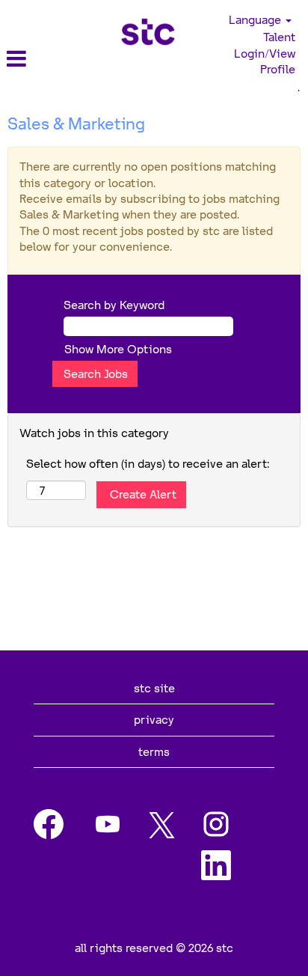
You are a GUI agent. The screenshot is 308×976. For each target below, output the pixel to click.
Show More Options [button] (118, 349)
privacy (154, 719)
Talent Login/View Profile (264, 53)
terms (154, 751)
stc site (154, 688)
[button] (51, 58)
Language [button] (256, 19)
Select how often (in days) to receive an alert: (148, 463)
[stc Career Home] (148, 31)
